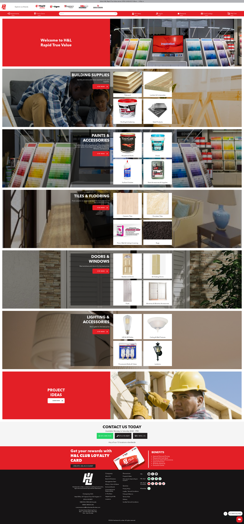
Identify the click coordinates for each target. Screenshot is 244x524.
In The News (108, 494)
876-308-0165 (105, 436)
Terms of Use (126, 496)
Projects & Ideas (127, 476)
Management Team (110, 481)
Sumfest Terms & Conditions (130, 502)
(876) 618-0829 (87, 499)
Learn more (56, 400)
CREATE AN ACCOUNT (83, 466)
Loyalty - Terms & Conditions (131, 491)
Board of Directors (110, 479)
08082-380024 (86, 504)
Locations (108, 499)
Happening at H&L (110, 496)
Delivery (125, 499)
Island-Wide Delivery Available (122, 1)
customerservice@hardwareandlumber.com (88, 507)
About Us (108, 476)
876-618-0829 (124, 436)
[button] (232, 13)
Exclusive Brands (110, 487)
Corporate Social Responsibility (110, 490)
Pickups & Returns (128, 494)
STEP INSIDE (101, 86)
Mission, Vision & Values (112, 484)
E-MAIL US (141, 436)
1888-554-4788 (84, 502)
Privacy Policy (126, 488)
